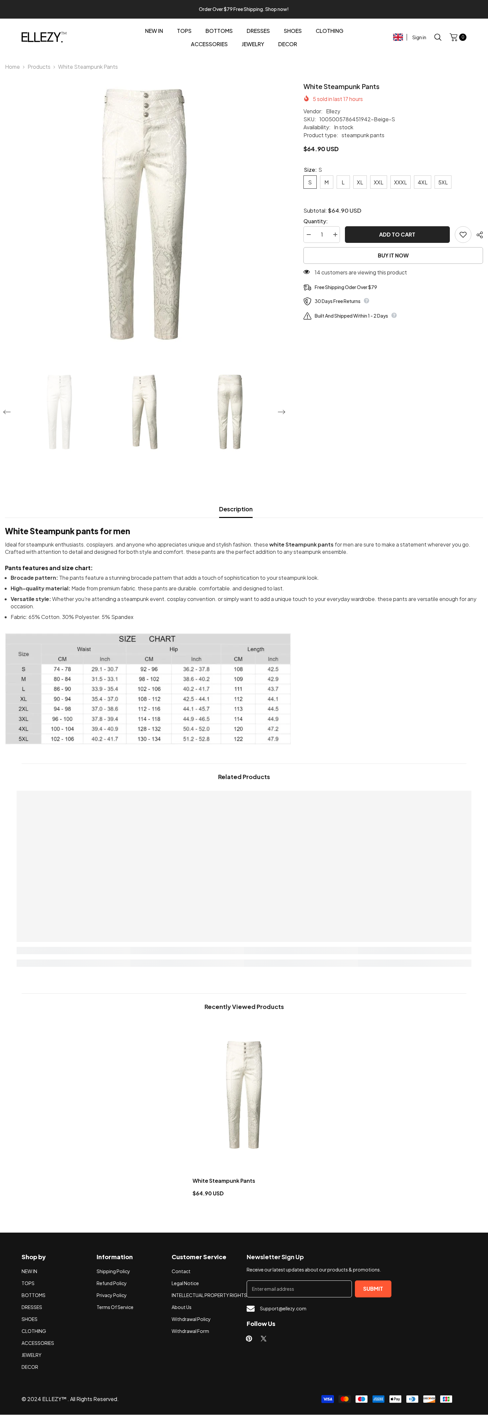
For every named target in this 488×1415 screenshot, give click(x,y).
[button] (7, 412)
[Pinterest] (249, 1338)
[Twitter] (263, 1338)
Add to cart (397, 234)
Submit (373, 1288)
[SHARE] (477, 235)
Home (12, 66)
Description (236, 509)
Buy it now (393, 255)
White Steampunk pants (224, 1180)
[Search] (438, 37)
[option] (144, 214)
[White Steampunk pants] (244, 1095)
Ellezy (333, 111)
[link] (73, 950)
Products (39, 66)
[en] (398, 37)
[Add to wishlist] (463, 234)
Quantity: (315, 221)
